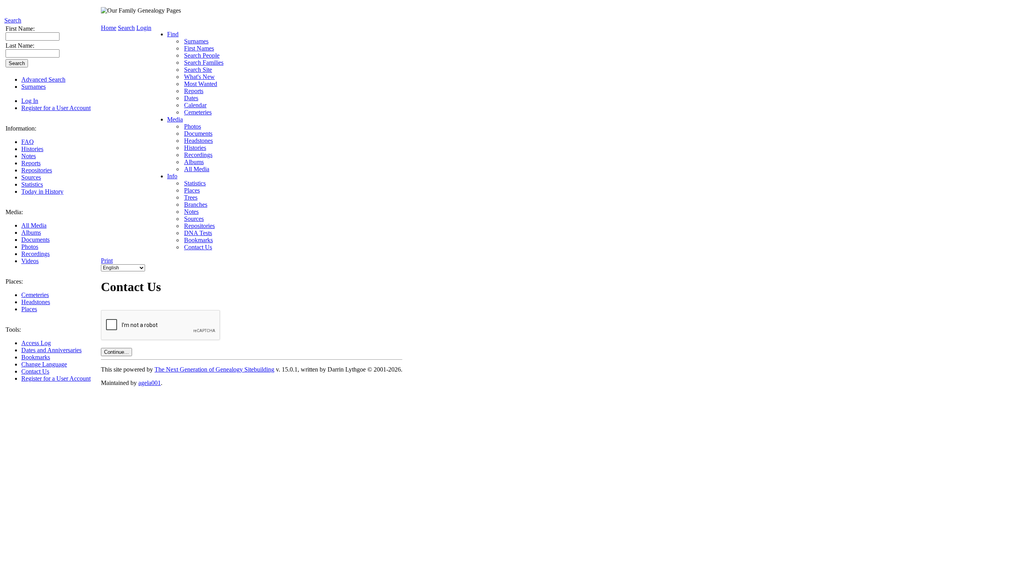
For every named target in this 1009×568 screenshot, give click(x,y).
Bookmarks (35, 357)
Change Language (44, 364)
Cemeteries (35, 294)
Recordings (35, 253)
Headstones (35, 302)
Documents (35, 239)
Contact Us (35, 371)
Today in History (42, 191)
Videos (30, 261)
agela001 (149, 382)
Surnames (33, 86)
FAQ (27, 141)
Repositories (36, 170)
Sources (31, 177)
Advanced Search (43, 79)
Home (108, 27)
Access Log (36, 343)
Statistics (32, 184)
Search (12, 20)
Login (143, 27)
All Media (34, 225)
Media (175, 119)
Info (172, 176)
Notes (28, 156)
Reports (31, 163)
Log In (29, 100)
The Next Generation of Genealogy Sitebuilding (214, 369)
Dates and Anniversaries (51, 350)
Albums (31, 232)
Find (173, 34)
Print (107, 260)
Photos (29, 246)
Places (29, 309)
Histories (32, 149)
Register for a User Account (56, 108)
